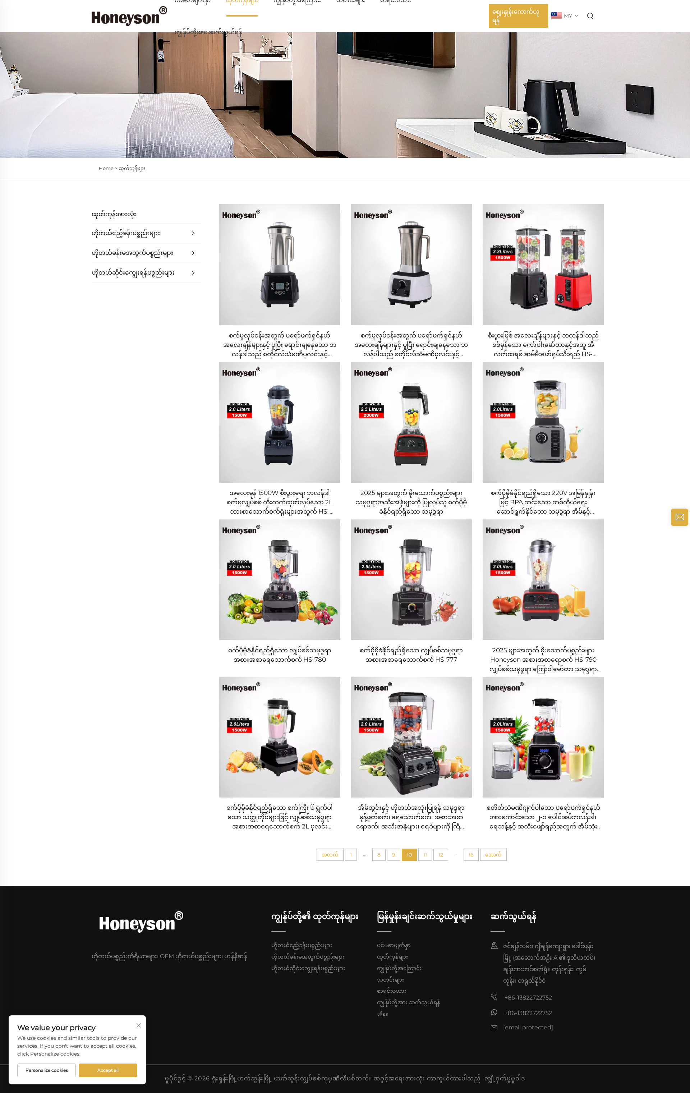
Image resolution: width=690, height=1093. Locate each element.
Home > (108, 168)
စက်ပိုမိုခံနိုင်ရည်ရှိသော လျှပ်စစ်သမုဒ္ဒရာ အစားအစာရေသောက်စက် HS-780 (279, 655)
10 (409, 854)
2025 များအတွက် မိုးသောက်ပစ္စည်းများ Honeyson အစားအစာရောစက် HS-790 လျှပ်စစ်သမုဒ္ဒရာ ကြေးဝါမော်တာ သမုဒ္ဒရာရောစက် (543, 660)
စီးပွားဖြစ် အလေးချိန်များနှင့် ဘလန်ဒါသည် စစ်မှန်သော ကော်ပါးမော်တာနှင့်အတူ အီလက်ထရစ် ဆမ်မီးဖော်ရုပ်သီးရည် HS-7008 (543, 345)
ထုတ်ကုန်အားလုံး (114, 213)
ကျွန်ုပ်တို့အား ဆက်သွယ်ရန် (208, 32)
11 (425, 854)
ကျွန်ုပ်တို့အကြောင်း (399, 968)
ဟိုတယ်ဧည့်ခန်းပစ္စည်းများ (126, 232)
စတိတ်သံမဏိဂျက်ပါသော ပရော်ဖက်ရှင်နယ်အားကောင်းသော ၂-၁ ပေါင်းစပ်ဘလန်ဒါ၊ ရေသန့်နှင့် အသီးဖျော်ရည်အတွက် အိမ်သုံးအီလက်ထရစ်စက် (543, 817)
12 (440, 854)
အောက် (493, 854)
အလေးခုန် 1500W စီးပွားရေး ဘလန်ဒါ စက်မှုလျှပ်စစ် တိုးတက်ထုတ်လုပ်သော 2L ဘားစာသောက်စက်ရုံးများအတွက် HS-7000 (279, 502)
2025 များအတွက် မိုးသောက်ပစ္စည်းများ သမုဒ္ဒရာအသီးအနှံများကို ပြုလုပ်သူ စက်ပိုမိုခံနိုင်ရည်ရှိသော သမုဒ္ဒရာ (411, 502)
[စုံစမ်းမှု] (679, 517)
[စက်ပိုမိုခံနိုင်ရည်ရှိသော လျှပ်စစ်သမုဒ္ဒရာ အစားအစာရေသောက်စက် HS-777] (411, 579)
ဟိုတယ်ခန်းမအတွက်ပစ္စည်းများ (132, 252)
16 (471, 854)
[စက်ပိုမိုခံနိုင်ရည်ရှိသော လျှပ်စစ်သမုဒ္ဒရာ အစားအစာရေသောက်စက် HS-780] (279, 579)
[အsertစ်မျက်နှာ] (129, 15)
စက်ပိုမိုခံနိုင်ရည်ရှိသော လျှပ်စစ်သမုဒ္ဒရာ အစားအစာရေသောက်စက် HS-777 (411, 655)
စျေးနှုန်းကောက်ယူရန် (515, 15)
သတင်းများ (390, 979)
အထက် (330, 854)
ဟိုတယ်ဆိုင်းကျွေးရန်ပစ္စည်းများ (133, 272)
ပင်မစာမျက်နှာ (394, 945)
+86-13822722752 (527, 997)
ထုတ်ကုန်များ (132, 168)
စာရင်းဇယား (391, 990)
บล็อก (382, 1013)
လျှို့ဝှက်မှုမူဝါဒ (504, 1078)
